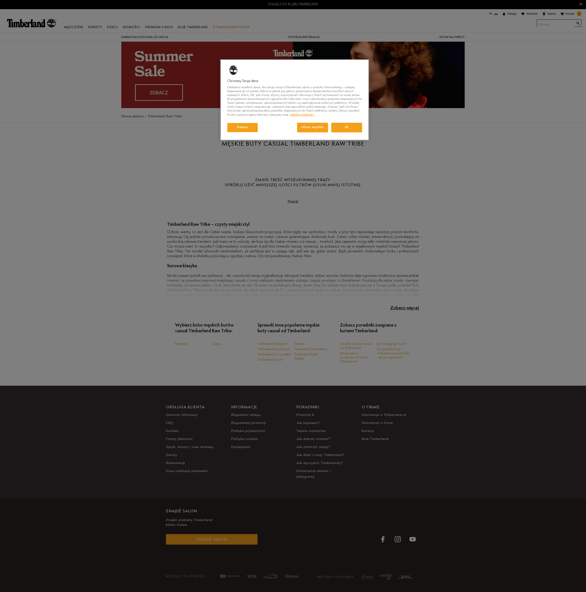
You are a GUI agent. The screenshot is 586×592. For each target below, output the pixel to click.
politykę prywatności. (302, 115)
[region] (294, 99)
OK (347, 127)
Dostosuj (242, 127)
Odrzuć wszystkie (312, 127)
